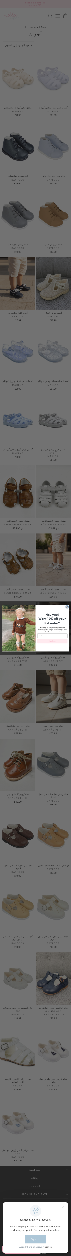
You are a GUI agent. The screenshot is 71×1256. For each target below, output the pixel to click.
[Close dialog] (67, 606)
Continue (52, 641)
